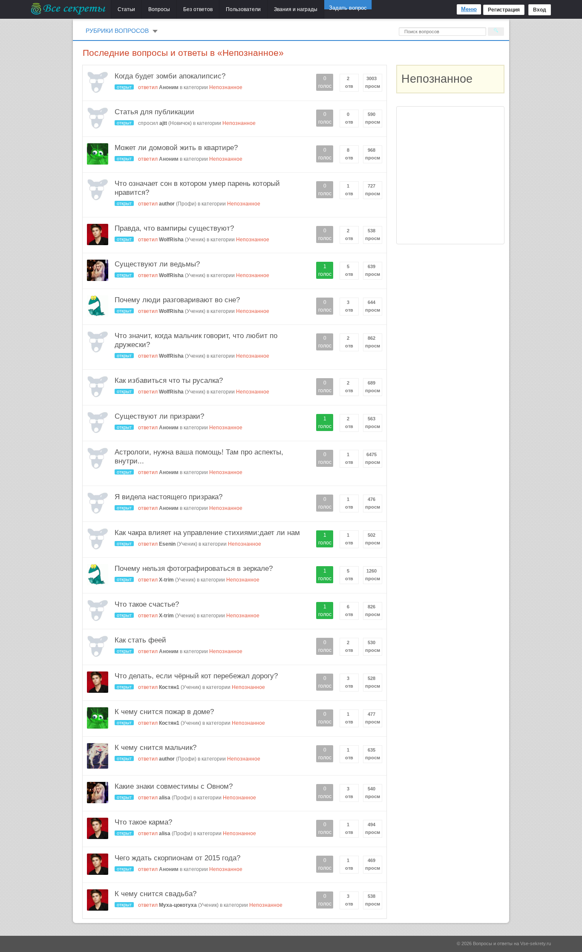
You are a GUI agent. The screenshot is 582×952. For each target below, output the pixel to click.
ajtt (163, 123)
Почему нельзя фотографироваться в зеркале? (194, 568)
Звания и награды (295, 9)
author (167, 204)
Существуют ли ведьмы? (157, 264)
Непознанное (225, 87)
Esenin (167, 544)
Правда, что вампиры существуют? (174, 228)
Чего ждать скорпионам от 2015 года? (177, 858)
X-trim (166, 580)
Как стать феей (140, 640)
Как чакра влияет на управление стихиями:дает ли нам (207, 533)
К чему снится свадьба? (155, 894)
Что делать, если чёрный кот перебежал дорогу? (196, 676)
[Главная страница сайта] (69, 8)
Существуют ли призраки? (159, 416)
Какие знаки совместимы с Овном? (174, 786)
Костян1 (169, 687)
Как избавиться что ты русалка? (169, 380)
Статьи (126, 9)
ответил (148, 87)
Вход (539, 10)
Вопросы (159, 9)
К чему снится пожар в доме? (164, 712)
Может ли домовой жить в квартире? (176, 148)
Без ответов (198, 9)
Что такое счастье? (147, 604)
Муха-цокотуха (178, 905)
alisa (164, 798)
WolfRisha (171, 240)
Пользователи (243, 9)
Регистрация (504, 10)
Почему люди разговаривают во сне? (177, 300)
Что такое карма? (143, 822)
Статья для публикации (154, 112)
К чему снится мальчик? (155, 748)
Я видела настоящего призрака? (168, 497)
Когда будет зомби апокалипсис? (170, 76)
